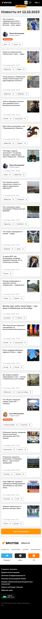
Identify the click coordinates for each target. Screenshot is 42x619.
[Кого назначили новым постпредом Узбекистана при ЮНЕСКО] (33, 212)
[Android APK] (8, 596)
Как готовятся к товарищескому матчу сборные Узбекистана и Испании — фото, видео (12, 22)
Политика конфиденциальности (13, 575)
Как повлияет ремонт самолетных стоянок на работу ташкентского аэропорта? (12, 185)
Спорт (16, 44)
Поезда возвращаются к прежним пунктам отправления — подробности (13, 283)
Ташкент (20, 143)
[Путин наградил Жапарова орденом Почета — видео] (33, 355)
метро (19, 249)
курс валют (7, 318)
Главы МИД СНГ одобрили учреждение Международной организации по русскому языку (14, 484)
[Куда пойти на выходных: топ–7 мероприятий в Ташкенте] (33, 131)
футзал (16, 523)
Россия (6, 118)
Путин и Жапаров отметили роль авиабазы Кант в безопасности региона (13, 103)
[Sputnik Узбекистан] (7, 3)
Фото (5, 44)
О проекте (5, 569)
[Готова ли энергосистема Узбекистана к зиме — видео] (33, 57)
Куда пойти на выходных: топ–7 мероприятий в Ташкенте (14, 127)
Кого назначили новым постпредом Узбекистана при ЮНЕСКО (14, 209)
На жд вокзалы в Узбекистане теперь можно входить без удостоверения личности (14, 79)
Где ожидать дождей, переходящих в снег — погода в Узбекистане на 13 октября (14, 377)
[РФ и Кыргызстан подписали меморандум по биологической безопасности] (33, 330)
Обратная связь (7, 590)
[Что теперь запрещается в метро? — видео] (33, 237)
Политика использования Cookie (13, 579)
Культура (6, 474)
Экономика (36, 549)
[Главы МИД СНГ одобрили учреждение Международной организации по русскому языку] (33, 487)
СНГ (17, 499)
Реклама (19, 587)
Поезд (6, 298)
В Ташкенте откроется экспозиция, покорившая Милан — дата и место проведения (12, 460)
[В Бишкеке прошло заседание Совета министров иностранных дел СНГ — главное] (33, 437)
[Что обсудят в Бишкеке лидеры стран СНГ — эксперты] (33, 405)
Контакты (13, 569)
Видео (19, 69)
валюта (19, 318)
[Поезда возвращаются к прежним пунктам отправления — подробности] (33, 286)
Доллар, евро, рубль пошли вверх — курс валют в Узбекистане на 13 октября (20, 307)
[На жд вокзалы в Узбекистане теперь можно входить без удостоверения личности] (33, 82)
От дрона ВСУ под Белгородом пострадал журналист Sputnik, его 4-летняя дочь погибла (13, 259)
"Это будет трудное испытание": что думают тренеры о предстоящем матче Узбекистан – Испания (13, 154)
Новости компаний (8, 587)
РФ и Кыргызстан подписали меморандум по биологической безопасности (14, 327)
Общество (21, 94)
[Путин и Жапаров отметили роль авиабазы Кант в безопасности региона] (33, 106)
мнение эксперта (9, 425)
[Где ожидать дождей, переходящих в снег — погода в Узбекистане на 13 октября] (33, 380)
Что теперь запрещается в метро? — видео (13, 233)
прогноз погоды (23, 392)
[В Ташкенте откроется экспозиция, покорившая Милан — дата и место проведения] (33, 462)
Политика (24, 425)
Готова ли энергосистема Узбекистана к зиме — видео (13, 53)
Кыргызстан (19, 118)
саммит (20, 449)
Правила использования (10, 572)
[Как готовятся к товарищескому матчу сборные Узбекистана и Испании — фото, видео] (33, 24)
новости (5, 549)
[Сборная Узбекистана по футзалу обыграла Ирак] (33, 511)
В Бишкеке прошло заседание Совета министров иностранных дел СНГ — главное (14, 435)
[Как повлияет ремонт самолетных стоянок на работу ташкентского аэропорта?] (33, 187)
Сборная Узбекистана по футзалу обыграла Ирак (12, 507)
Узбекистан (7, 69)
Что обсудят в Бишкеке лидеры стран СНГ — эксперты (11, 402)
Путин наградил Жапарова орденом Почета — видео (13, 351)
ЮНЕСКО (21, 224)
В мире (6, 367)
